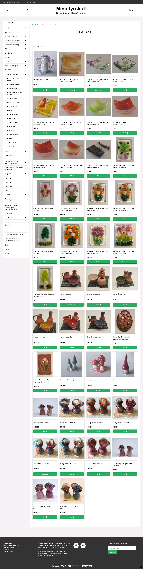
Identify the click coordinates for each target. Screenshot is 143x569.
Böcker (7, 191)
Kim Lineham (11, 130)
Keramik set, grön (119, 294)
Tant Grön (10, 146)
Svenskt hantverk (12, 74)
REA (6, 230)
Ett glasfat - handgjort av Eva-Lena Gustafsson (71, 80)
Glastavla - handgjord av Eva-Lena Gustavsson (123, 166)
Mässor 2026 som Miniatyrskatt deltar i (12, 240)
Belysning (8, 57)
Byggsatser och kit (11, 36)
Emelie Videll (11, 118)
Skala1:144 (8, 186)
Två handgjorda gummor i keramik (122, 464)
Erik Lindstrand (12, 106)
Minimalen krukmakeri (14, 85)
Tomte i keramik (119, 380)
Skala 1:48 (8, 182)
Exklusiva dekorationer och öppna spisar (14, 169)
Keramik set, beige (93, 294)
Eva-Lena (10, 110)
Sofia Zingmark (12, 122)
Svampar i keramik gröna (69, 380)
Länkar (7, 249)
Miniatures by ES (12, 89)
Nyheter (7, 28)
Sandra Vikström (12, 98)
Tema (7, 217)
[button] (134, 10)
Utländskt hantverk (12, 152)
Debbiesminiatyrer (13, 102)
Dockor (7, 61)
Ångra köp (6, 549)
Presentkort (9, 213)
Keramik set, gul (39, 337)
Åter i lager (8, 32)
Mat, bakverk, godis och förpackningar (11, 162)
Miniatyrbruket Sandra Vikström (14, 93)
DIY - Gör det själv (11, 49)
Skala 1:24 (8, 178)
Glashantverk (10, 156)
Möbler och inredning (12, 45)
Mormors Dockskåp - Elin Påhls (15, 80)
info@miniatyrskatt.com (11, 545)
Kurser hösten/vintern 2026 (14, 235)
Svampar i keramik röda (95, 380)
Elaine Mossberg (12, 114)
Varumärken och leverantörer (10, 200)
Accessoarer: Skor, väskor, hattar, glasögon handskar (11, 207)
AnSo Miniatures (12, 134)
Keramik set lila (65, 294)
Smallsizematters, (13, 142)
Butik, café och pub (11, 66)
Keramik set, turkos (94, 337)
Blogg (7, 253)
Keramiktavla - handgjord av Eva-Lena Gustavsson (123, 338)
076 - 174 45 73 (8, 547)
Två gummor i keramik (41, 423)
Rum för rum (9, 53)
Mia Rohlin (10, 138)
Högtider (8, 174)
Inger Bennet (11, 126)
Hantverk (8, 70)
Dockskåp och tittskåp (12, 40)
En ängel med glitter (40, 79)
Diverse (7, 195)
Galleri (7, 245)
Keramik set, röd (66, 337)
